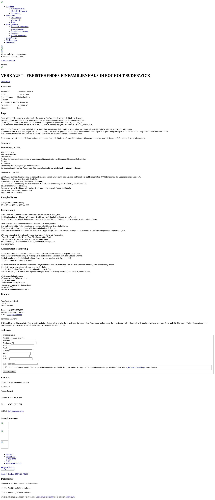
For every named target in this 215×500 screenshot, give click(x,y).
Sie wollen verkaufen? (19, 27)
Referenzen (10, 42)
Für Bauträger (11, 40)
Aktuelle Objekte (17, 9)
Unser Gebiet (11, 38)
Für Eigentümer (12, 24)
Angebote (10, 6)
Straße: (6, 348)
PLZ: (5, 353)
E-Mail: (6, 359)
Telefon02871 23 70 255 (7, 468)
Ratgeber (14, 33)
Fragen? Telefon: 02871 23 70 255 (14, 474)
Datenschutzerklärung (136, 367)
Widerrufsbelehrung (14, 463)
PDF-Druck (5, 82)
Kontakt (9, 454)
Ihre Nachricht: (9, 364)
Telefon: (6, 345)
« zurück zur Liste (8, 60)
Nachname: (8, 343)
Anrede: (6, 338)
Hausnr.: (6, 351)
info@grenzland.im (14, 315)
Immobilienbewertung (19, 31)
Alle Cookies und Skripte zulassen (17, 488)
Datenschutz (11, 459)
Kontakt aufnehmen (19, 36)
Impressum (10, 456)
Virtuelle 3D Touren (19, 11)
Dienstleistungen (17, 29)
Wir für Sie (10, 15)
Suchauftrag (15, 13)
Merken (4, 65)
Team (13, 22)
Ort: (5, 356)
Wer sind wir (16, 18)
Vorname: (7, 340)
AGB (8, 461)
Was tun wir (15, 20)
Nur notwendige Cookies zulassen (17, 493)
